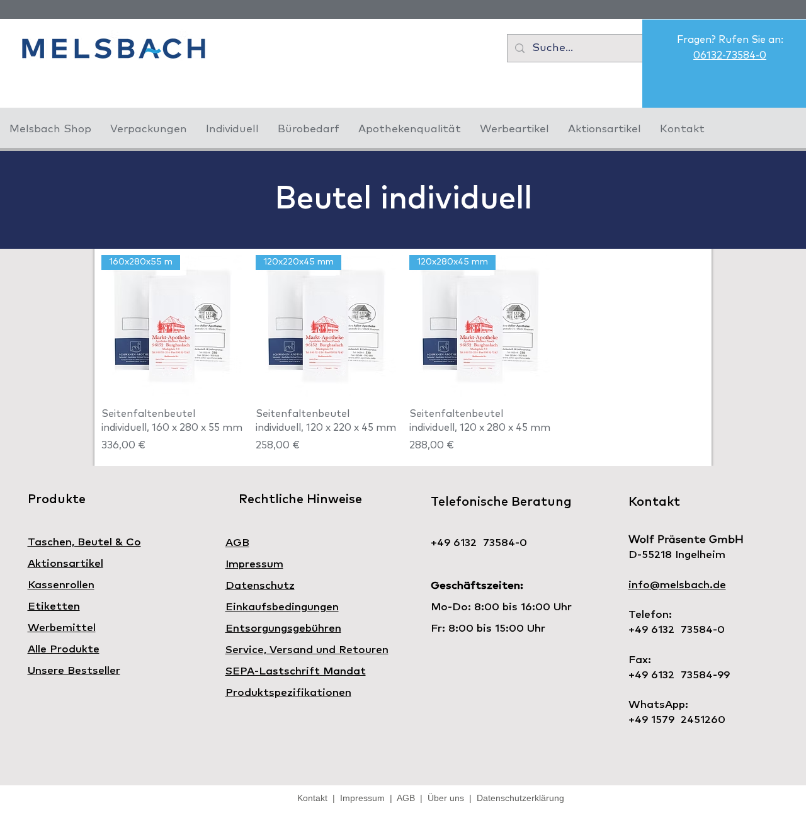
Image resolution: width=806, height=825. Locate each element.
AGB (406, 798)
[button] (148, 129)
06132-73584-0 (729, 55)
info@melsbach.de (677, 585)
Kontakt (314, 798)
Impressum (362, 798)
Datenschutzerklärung (518, 798)
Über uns (446, 798)
